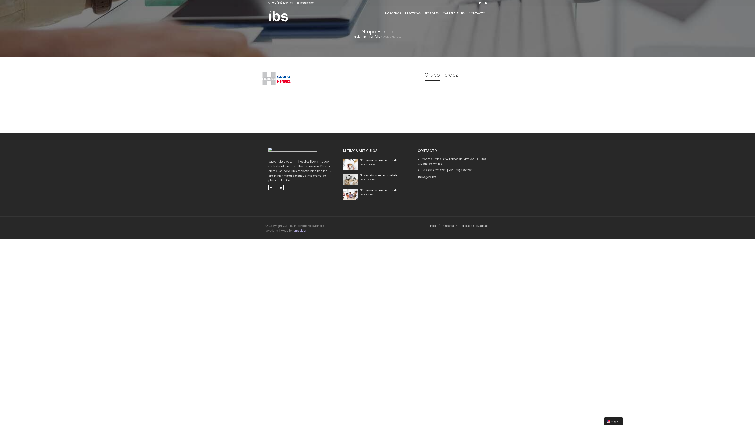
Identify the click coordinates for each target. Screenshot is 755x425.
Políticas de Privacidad (474, 225)
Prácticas (413, 13)
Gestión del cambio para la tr (378, 175)
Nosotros (393, 13)
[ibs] (278, 17)
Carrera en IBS (454, 13)
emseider (299, 231)
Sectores (432, 13)
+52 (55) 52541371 (282, 2)
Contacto (477, 13)
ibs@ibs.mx (307, 2)
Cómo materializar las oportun (379, 160)
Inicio (433, 225)
